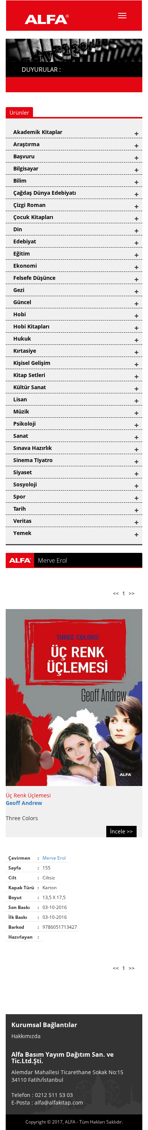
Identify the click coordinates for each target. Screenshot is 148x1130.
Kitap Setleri (29, 375)
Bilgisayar (25, 168)
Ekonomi (25, 265)
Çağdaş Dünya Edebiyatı (44, 192)
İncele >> (121, 831)
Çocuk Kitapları (33, 217)
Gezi (18, 290)
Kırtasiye (24, 350)
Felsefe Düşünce (34, 277)
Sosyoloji (25, 484)
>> (132, 593)
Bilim (20, 180)
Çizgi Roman (29, 204)
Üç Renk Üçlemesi (28, 795)
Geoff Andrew (24, 802)
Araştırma (26, 144)
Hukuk (22, 338)
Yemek (22, 533)
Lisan (20, 399)
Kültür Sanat (29, 387)
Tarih (19, 508)
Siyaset (22, 472)
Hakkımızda (26, 1036)
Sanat (20, 435)
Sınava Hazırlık (32, 447)
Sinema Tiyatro (33, 460)
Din (17, 229)
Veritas (22, 520)
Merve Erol (55, 858)
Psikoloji (24, 423)
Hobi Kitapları (31, 326)
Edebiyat (24, 241)
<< (116, 593)
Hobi (19, 314)
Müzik (21, 411)
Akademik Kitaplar (37, 132)
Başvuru (24, 156)
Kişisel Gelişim (31, 362)
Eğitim (21, 253)
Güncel (22, 302)
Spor (19, 496)
